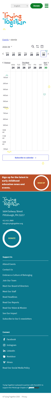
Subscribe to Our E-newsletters (17, 318)
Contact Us (8, 269)
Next (45, 63)
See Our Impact (10, 313)
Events (5, 39)
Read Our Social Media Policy (16, 367)
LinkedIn (11, 351)
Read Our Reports (11, 302)
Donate (36, 5)
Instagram (11, 345)
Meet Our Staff (9, 291)
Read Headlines (10, 296)
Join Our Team (9, 280)
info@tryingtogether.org (13, 223)
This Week (25, 63)
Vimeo (10, 362)
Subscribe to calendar (24, 157)
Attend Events (9, 264)
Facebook (11, 339)
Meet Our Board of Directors (16, 285)
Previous (7, 63)
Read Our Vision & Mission (15, 307)
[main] (25, 102)
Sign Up (41, 183)
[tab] (7, 54)
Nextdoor (11, 356)
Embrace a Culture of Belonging (17, 275)
